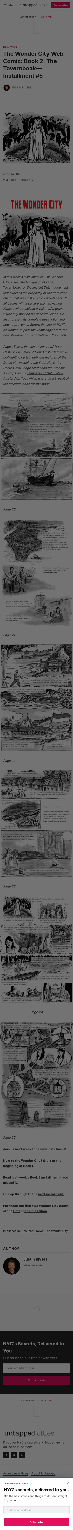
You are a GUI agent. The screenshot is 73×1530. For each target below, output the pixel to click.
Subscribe (36, 1522)
